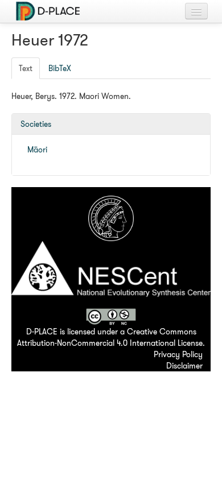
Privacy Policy (178, 354)
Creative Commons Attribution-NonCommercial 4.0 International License (110, 337)
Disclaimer (184, 365)
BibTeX (59, 68)
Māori (37, 149)
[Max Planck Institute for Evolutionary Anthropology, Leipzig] (111, 217)
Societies (35, 124)
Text (25, 68)
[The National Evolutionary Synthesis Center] (111, 273)
